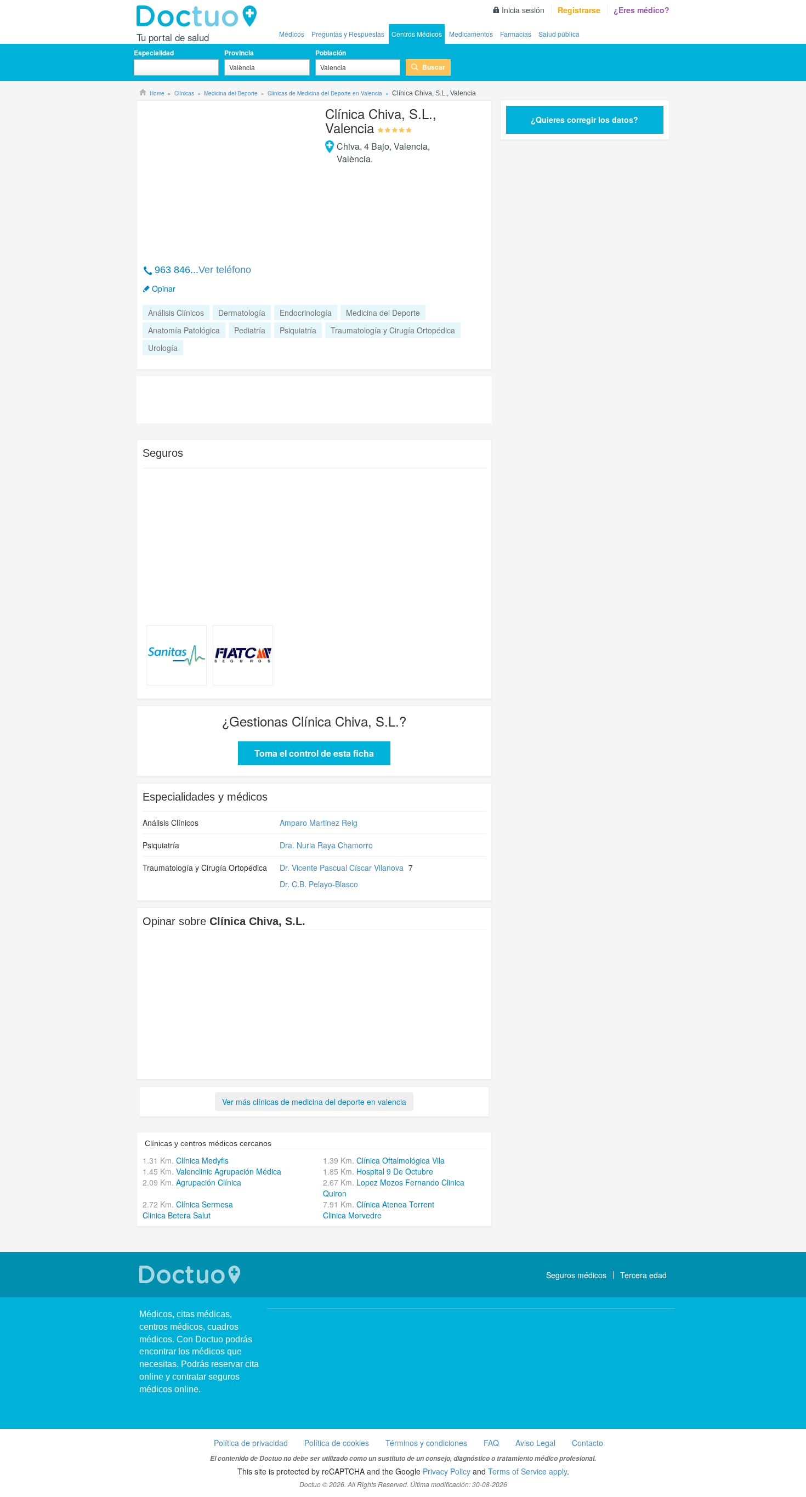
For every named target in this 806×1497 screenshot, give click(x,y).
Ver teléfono (224, 269)
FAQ (491, 1442)
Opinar (163, 288)
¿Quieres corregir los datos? (584, 119)
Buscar (433, 67)
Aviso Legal (535, 1442)
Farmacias (515, 33)
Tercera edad (643, 1274)
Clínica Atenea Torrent (395, 1204)
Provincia (239, 52)
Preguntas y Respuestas (347, 33)
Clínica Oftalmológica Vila (400, 1160)
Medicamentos (471, 33)
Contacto (587, 1442)
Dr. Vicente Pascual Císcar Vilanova (342, 867)
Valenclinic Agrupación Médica (228, 1171)
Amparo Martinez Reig (318, 822)
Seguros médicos (576, 1274)
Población (330, 52)
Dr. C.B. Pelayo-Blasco (319, 883)
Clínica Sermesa (204, 1204)
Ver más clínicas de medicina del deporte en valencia (314, 1101)
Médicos (291, 33)
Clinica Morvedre (352, 1215)
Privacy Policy (446, 1471)
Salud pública (559, 33)
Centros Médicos (416, 33)
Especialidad (154, 52)
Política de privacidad (251, 1442)
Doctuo (200, 16)
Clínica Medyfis (202, 1160)
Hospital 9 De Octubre (394, 1171)
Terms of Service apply (527, 1471)
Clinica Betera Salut (177, 1215)
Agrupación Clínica (208, 1182)
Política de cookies (336, 1442)
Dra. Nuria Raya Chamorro (326, 845)
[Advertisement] (226, 176)
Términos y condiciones (426, 1442)
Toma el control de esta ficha (314, 753)
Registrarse (579, 9)
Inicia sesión (523, 9)
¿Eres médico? (641, 9)
